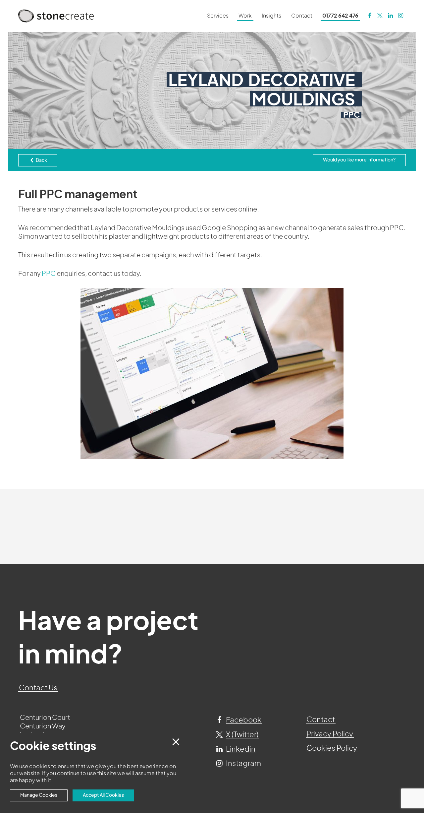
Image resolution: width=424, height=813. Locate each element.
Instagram (243, 763)
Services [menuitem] (218, 16)
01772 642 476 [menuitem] (340, 16)
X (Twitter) (241, 734)
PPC (49, 274)
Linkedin (240, 749)
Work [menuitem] (245, 16)
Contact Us (38, 688)
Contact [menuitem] (301, 16)
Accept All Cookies (103, 795)
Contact (320, 719)
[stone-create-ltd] (390, 16)
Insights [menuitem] (271, 16)
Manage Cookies (38, 795)
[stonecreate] (380, 16)
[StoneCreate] (369, 16)
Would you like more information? (359, 159)
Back (41, 160)
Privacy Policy (329, 734)
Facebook (243, 720)
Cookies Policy (331, 748)
